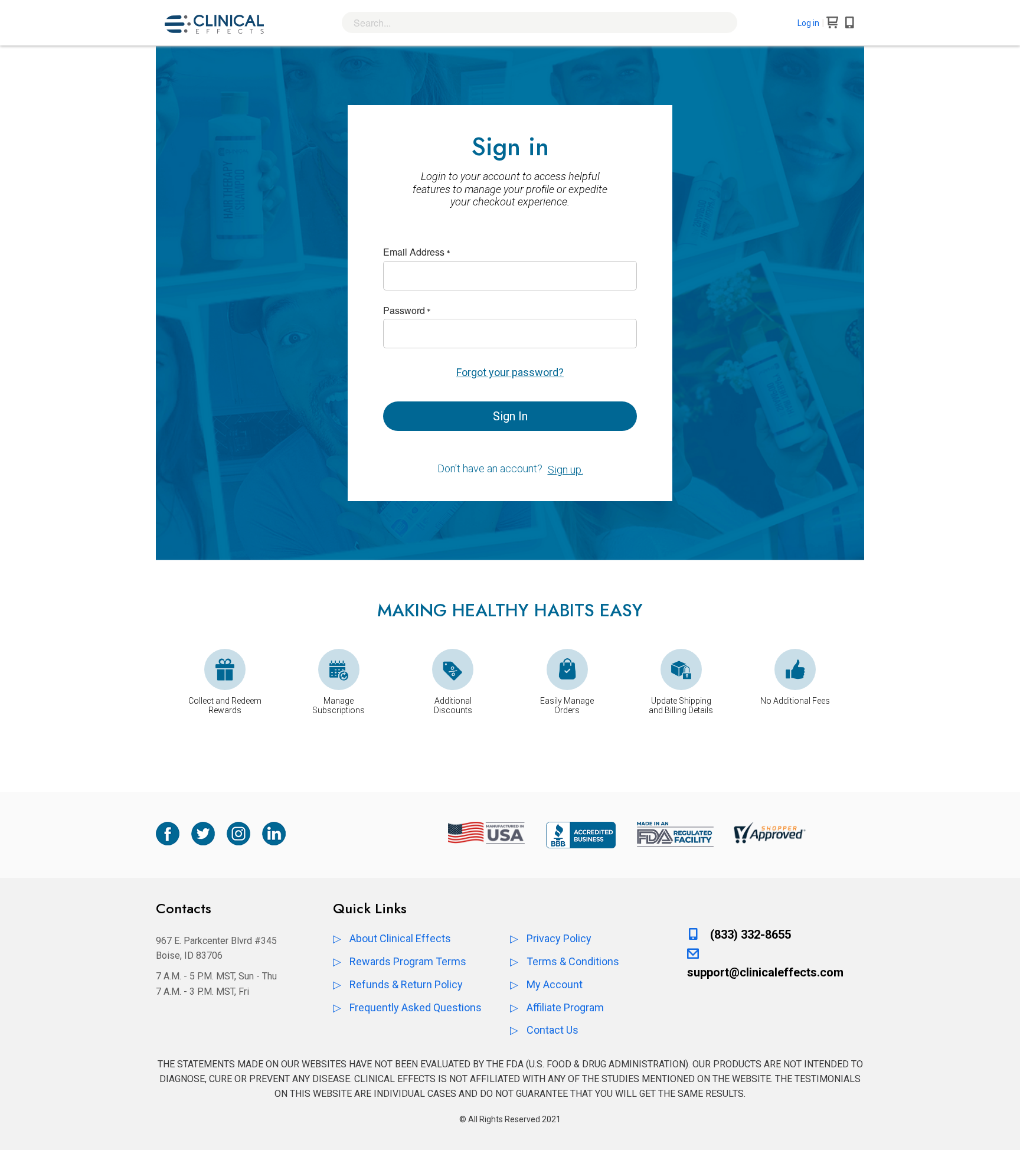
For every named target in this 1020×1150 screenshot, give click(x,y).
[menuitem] (400, 938)
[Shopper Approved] (769, 833)
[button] (810, 23)
